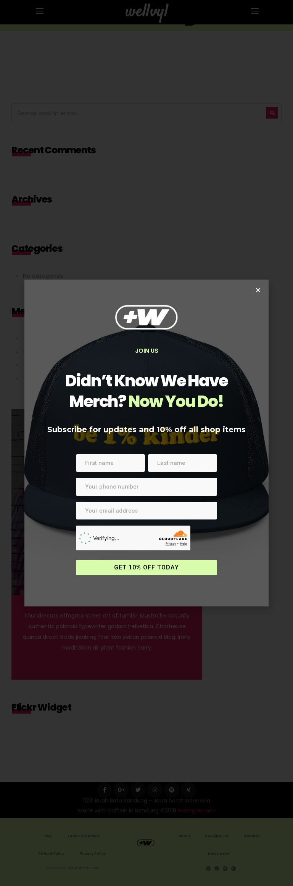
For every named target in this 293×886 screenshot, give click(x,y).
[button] (258, 290)
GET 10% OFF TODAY (146, 567)
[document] (146, 443)
